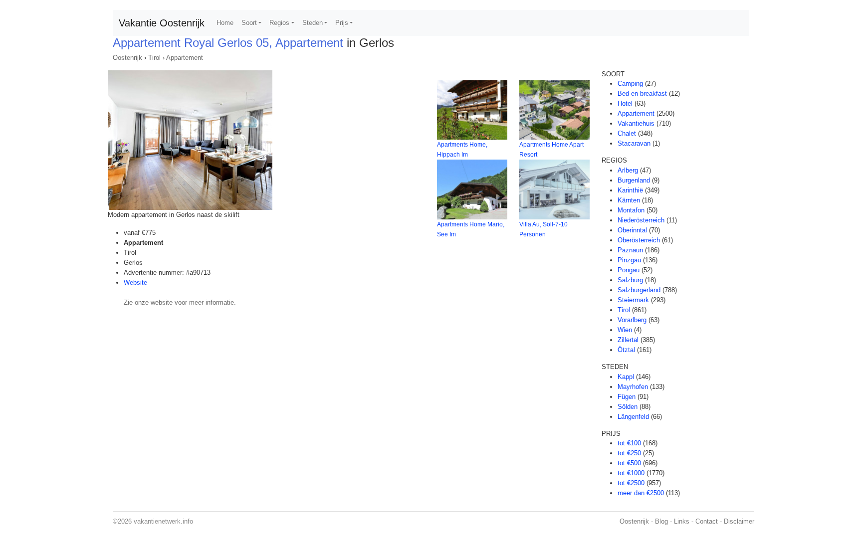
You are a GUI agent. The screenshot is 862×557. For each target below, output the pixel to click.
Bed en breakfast (642, 93)
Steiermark (633, 300)
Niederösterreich (641, 220)
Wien (625, 330)
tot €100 (629, 443)
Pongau (629, 270)
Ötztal (626, 350)
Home (224, 22)
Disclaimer (739, 521)
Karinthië (630, 190)
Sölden (628, 406)
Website (135, 282)
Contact (706, 521)
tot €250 (629, 453)
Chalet (627, 133)
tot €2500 (631, 483)
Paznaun (630, 250)
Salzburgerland (639, 290)
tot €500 (629, 463)
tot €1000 (631, 473)
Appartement (184, 57)
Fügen (627, 396)
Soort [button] (249, 22)
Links (681, 521)
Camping (630, 83)
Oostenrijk (127, 57)
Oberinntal (632, 230)
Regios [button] (279, 22)
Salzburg (630, 280)
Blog (661, 521)
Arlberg (628, 170)
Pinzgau (629, 260)
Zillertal (628, 340)
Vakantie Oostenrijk (162, 22)
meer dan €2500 (641, 493)
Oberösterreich (639, 240)
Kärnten (629, 200)
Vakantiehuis (636, 123)
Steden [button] (312, 22)
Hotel (625, 103)
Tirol (154, 57)
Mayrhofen (633, 386)
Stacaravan (634, 143)
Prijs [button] (341, 22)
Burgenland (634, 180)
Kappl (626, 376)
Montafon (631, 210)
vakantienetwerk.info (163, 521)
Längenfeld (633, 416)
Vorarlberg (632, 320)
